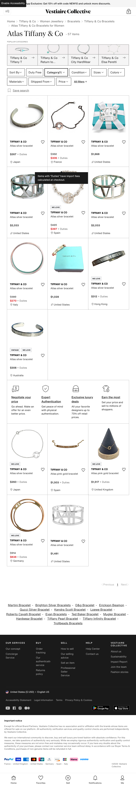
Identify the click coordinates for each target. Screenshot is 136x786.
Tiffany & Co (27, 21)
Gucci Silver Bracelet (35, 609)
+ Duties (22, 154)
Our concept (13, 649)
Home (11, 21)
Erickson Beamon (111, 605)
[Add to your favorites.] (43, 142)
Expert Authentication (51, 399)
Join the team (119, 667)
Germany (49, 764)
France (7, 764)
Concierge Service (12, 656)
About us (116, 651)
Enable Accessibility (13, 3)
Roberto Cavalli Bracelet (23, 614)
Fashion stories (119, 672)
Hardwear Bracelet (29, 618)
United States (36, 764)
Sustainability (118, 657)
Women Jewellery (51, 21)
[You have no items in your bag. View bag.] (128, 11)
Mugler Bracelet (114, 614)
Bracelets (73, 21)
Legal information (43, 700)
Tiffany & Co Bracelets (99, 21)
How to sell (67, 649)
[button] (128, 11)
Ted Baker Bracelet (85, 614)
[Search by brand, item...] (7, 11)
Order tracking (41, 650)
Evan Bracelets (56, 614)
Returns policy (40, 672)
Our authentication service (44, 661)
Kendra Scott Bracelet (70, 609)
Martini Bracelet (19, 605)
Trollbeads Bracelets (67, 623)
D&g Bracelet (84, 605)
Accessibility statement (18, 700)
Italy (66, 764)
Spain (59, 764)
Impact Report (119, 662)
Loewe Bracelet (101, 609)
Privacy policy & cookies (78, 700)
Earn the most (111, 397)
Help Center (93, 649)
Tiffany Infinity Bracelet (99, 618)
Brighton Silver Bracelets (53, 605)
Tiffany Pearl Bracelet (62, 618)
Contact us (92, 654)
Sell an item (68, 663)
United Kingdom (20, 764)
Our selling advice (67, 656)
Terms (59, 700)
